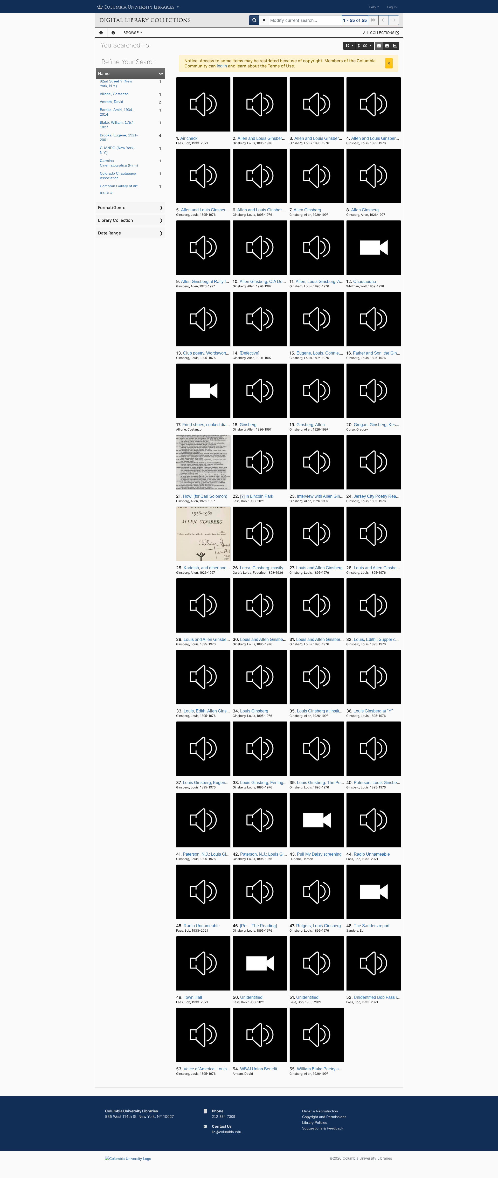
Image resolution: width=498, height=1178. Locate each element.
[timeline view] (395, 46)
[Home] (101, 32)
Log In (392, 7)
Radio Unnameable (372, 854)
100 (364, 46)
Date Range (109, 232)
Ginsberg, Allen (310, 424)
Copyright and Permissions (324, 1117)
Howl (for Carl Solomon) (205, 496)
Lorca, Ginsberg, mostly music (267, 568)
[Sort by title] (349, 46)
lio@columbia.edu (226, 1132)
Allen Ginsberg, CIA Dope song (268, 281)
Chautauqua (364, 281)
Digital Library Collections (145, 20)
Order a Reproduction (320, 1111)
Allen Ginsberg (307, 210)
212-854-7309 (223, 1116)
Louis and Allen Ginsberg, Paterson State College (229, 639)
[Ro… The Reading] (258, 926)
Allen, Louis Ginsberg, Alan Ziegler (328, 281)
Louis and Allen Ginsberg (319, 568)
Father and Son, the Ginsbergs (381, 353)
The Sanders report (371, 926)
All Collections (379, 32)
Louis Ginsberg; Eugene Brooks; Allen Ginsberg (227, 782)
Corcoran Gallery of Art (118, 186)
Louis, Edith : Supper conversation (385, 639)
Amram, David (111, 102)
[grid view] (379, 46)
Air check (188, 138)
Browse (131, 32)
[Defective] (249, 353)
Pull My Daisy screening (319, 854)
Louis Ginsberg (254, 711)
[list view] (387, 46)
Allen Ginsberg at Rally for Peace (211, 281)
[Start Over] (264, 20)
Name (103, 73)
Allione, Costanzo (114, 94)
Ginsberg (248, 424)
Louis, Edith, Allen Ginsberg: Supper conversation (229, 711)
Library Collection (115, 220)
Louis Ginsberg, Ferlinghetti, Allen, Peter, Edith (283, 782)
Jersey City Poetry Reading (379, 496)
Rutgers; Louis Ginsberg (318, 926)
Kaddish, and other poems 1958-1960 (218, 568)
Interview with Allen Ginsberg (323, 496)
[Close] (389, 63)
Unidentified (251, 997)
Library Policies (314, 1122)
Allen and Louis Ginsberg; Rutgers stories (275, 210)
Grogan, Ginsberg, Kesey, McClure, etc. (390, 424)
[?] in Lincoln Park (256, 496)
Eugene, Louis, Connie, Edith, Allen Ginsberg (338, 353)
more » (106, 192)
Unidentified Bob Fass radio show (385, 997)
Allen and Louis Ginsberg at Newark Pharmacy (281, 138)
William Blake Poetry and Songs (326, 1069)
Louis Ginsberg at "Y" (373, 711)
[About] (113, 32)
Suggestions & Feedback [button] (322, 1128)
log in (222, 66)
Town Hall (193, 997)
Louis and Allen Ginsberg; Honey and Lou (392, 568)
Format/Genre (111, 207)
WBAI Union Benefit (258, 1069)
